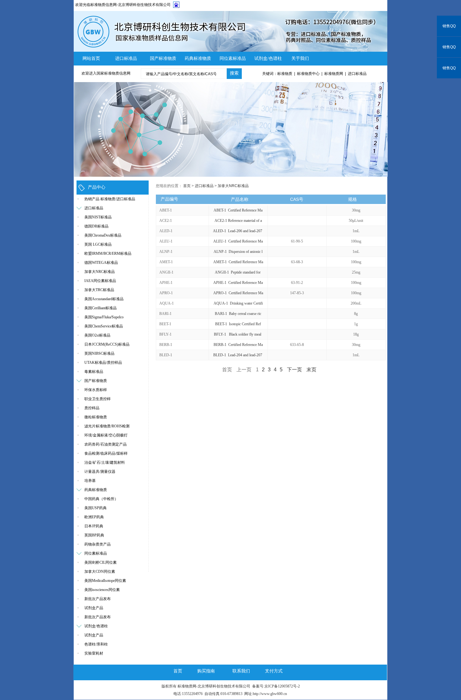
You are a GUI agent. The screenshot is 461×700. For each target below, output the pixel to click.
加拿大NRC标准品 (233, 186)
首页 (187, 186)
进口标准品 (204, 186)
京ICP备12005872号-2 (282, 686)
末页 (311, 369)
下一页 (294, 369)
